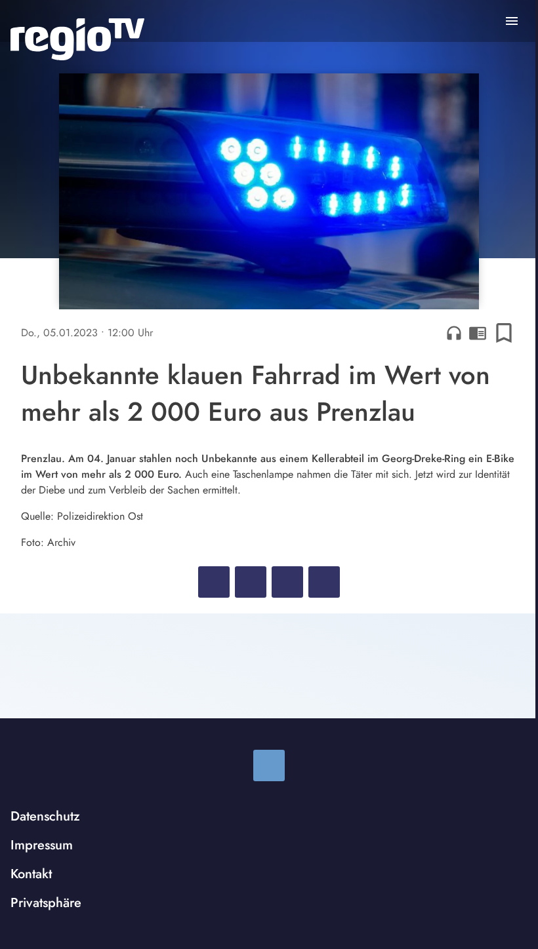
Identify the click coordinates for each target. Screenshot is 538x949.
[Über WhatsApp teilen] (287, 582)
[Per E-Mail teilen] (324, 582)
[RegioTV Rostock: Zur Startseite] (77, 39)
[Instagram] (269, 765)
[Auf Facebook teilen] (214, 582)
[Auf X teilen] (250, 582)
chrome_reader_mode (477, 333)
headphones (454, 333)
